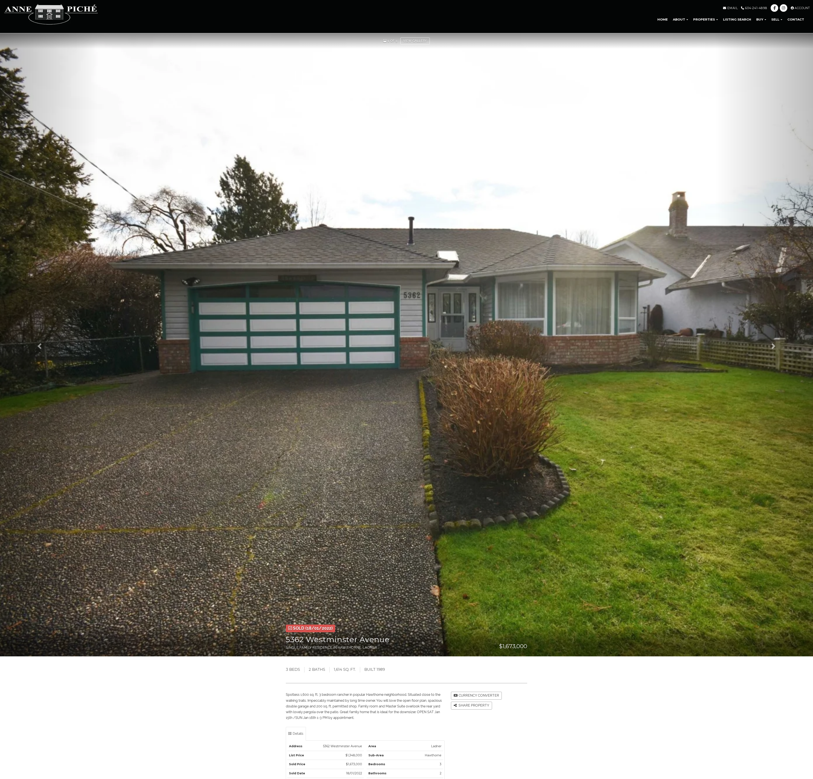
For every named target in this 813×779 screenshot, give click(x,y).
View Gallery (415, 41)
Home (662, 19)
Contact (795, 19)
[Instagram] (784, 8)
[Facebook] (775, 8)
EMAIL (732, 8)
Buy (760, 19)
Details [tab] (297, 734)
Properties (704, 19)
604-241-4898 (755, 8)
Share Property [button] (473, 705)
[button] (49, 344)
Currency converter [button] (479, 695)
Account (802, 8)
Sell (775, 19)
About (679, 19)
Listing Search (737, 19)
